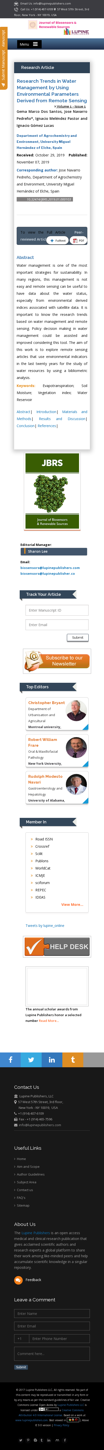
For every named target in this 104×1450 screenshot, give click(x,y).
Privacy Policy (61, 1425)
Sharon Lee (37, 551)
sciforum (42, 882)
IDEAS (39, 897)
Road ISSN (43, 839)
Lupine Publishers (35, 1232)
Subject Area (26, 1182)
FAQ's (20, 1197)
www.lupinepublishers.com (31, 1420)
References (47, 425)
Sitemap (23, 1205)
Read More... (49, 1020)
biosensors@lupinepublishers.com (50, 567)
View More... (72, 904)
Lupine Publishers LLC (71, 1405)
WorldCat (42, 868)
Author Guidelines (30, 1174)
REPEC (40, 890)
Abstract (23, 411)
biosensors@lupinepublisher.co (47, 573)
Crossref (41, 846)
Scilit (38, 853)
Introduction (46, 411)
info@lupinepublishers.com (40, 1125)
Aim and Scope (28, 1166)
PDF (81, 240)
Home (21, 1158)
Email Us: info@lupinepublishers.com (44, 3)
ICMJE (39, 875)
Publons (41, 860)
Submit (77, 637)
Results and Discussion (62, 418)
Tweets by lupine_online (44, 925)
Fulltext (60, 240)
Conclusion (26, 425)
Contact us (24, 1190)
